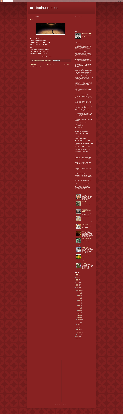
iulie (78, 324)
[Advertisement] (37, 350)
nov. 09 (79, 308)
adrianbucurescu (44, 7)
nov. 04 (79, 315)
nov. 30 (79, 292)
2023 (77, 279)
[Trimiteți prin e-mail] (53, 60)
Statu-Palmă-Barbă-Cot (86, 238)
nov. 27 (79, 297)
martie (78, 331)
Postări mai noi (33, 64)
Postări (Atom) (38, 66)
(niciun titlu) (84, 201)
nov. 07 (79, 310)
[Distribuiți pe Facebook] (57, 60)
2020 (77, 284)
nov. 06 (79, 312)
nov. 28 (79, 295)
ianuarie (79, 334)
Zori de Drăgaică (85, 254)
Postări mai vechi (67, 64)
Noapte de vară (85, 247)
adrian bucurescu (87, 33)
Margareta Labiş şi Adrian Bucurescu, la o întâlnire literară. (87, 210)
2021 (77, 282)
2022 (77, 280)
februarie (79, 332)
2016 (77, 338)
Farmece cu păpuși (85, 231)
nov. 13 (79, 303)
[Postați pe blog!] (55, 60)
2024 (77, 277)
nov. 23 (79, 302)
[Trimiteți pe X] (56, 60)
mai (78, 327)
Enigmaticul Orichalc (86, 216)
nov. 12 (79, 305)
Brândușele (84, 263)
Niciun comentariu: (48, 60)
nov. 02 (79, 317)
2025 (77, 275)
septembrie (79, 321)
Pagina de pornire (50, 64)
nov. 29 (79, 293)
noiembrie (79, 290)
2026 (77, 274)
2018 (77, 287)
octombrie (79, 319)
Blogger (66, 404)
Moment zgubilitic (85, 194)
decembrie (79, 288)
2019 (77, 285)
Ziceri (32, 19)
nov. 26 (79, 298)
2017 (77, 336)
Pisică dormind (85, 224)
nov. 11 (79, 307)
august (78, 322)
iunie (78, 326)
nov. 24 (79, 300)
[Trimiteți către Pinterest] (59, 60)
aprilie (78, 329)
